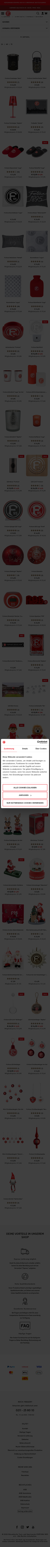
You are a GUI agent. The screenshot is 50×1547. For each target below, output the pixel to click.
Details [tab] (25, 749)
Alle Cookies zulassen (25, 787)
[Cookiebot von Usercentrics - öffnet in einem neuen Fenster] (37, 742)
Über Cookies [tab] (41, 749)
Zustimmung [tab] (9, 749)
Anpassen (23, 795)
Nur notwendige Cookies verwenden (25, 803)
